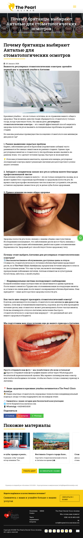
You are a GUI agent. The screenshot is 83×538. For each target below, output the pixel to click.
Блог (61, 33)
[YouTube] (66, 530)
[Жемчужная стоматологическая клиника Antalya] (22, 7)
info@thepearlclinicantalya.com (68, 485)
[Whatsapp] (58, 530)
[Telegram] (62, 530)
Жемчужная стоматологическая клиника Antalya (37, 33)
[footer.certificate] (77, 531)
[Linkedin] (54, 530)
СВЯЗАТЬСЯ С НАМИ (67, 498)
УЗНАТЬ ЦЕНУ (29, 471)
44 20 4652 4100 (73, 517)
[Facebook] (46, 530)
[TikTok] (70, 530)
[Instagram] (50, 530)
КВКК (42, 511)
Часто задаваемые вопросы (34, 519)
